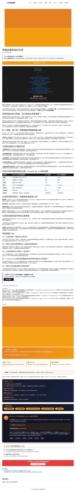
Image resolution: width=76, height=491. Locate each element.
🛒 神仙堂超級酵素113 (9, 408)
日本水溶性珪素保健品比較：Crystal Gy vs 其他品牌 (39, 81)
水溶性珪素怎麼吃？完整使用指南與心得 (39, 83)
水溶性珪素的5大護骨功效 (39, 80)
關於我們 (60, 2)
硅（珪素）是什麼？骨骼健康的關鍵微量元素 (39, 78)
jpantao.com (39, 76)
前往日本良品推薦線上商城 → (38, 464)
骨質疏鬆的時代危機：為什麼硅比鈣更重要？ (39, 77)
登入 (9, 482)
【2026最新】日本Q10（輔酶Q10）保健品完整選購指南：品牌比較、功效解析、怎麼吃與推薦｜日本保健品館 (23, 471)
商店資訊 (40, 2)
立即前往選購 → (8, 279)
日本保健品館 (11, 3)
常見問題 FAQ (39, 86)
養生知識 (5, 468)
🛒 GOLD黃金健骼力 (20, 408)
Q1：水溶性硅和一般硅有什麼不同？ (40, 87)
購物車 (46, 2)
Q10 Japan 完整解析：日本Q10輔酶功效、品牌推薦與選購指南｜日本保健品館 (17, 470)
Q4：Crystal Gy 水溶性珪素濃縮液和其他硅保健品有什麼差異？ (40, 91)
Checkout (55, 2)
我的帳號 (35, 2)
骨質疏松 (6, 469)
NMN (21, 433)
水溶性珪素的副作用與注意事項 (39, 84)
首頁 (30, 2)
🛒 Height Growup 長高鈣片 (47, 408)
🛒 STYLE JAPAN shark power (33, 408)
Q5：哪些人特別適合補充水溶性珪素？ (40, 93)
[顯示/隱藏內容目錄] (38, 73)
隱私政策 (66, 2)
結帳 (50, 2)
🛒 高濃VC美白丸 (59, 408)
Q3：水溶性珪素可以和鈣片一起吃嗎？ (40, 90)
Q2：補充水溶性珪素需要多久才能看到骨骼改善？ (40, 88)
